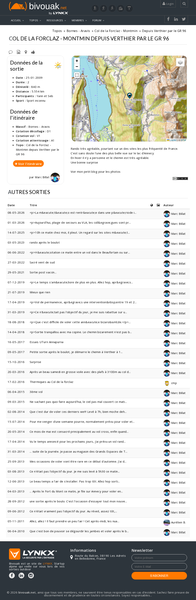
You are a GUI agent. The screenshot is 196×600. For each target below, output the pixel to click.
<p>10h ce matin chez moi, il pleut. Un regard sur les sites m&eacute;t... (80, 232)
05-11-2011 (16, 521)
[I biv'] (33, 52)
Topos (57, 31)
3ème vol (36, 392)
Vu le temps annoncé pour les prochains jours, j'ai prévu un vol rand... (78, 441)
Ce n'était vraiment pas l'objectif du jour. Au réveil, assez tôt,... (73, 511)
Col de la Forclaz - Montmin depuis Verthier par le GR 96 (37, 149)
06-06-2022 (16, 252)
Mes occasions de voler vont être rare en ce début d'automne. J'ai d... (78, 461)
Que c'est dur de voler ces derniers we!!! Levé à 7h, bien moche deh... (78, 412)
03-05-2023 (16, 242)
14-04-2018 (16, 332)
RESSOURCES (55, 20)
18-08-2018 (16, 322)
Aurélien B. (178, 522)
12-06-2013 (16, 481)
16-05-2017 (16, 342)
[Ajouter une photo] (18, 52)
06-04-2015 (16, 392)
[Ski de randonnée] (112, 8)
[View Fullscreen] (77, 75)
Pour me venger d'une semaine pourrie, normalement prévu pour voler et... (82, 421)
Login (169, 4)
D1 (49, 131)
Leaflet (173, 139)
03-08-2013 (16, 471)
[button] (129, 95)
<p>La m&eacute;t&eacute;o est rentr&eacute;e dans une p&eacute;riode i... (83, 212)
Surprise (35, 362)
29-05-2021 (16, 272)
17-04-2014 (16, 441)
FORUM (96, 20)
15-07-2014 (16, 421)
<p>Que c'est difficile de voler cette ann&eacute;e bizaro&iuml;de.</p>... (80, 322)
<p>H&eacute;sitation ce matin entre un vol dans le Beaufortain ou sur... (80, 252)
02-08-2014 (16, 412)
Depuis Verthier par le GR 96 (164, 31)
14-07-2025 (16, 232)
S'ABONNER (159, 575)
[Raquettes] (103, 8)
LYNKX (47, 563)
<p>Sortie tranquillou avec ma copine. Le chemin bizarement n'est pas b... (81, 332)
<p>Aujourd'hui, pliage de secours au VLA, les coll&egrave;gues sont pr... (80, 222)
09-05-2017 (16, 352)
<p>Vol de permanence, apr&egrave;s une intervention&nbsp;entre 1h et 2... (83, 302)
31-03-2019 (16, 312)
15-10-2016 (16, 362)
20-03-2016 (16, 372)
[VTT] (120, 8)
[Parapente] (129, 8)
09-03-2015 (16, 402)
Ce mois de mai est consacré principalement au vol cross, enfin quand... (79, 431)
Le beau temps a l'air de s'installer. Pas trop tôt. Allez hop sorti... (75, 481)
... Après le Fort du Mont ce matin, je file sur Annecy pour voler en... (76, 491)
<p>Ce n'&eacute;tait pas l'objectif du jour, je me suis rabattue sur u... (78, 312)
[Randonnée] (95, 8)
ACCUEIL (16, 20)
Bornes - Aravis (78, 31)
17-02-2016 (16, 382)
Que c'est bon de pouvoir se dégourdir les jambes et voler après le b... (79, 531)
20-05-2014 (16, 431)
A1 (53, 140)
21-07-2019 (16, 292)
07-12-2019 (16, 282)
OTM (183, 139)
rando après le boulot (45, 242)
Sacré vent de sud (42, 262)
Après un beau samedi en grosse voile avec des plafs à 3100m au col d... (80, 372)
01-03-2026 (16, 222)
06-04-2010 (16, 531)
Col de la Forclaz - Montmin (116, 31)
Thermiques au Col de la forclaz (52, 382)
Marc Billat (42, 177)
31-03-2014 (16, 451)
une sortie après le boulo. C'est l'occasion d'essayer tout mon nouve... (78, 501)
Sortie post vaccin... (43, 272)
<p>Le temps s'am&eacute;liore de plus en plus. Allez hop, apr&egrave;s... (81, 282)
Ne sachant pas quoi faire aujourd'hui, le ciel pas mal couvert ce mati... (78, 402)
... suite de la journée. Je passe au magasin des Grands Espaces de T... (78, 451)
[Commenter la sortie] (10, 52)
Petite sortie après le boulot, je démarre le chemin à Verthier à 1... (76, 352)
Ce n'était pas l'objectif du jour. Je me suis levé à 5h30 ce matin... (75, 471)
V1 (39, 136)
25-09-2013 (16, 461)
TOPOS (33, 20)
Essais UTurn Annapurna (47, 342)
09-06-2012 (16, 511)
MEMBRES (78, 20)
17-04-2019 (16, 302)
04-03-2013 (16, 491)
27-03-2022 (16, 262)
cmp (173, 383)
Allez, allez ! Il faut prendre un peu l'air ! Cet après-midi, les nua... (74, 521)
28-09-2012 (16, 501)
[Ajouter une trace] (26, 52)
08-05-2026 (16, 212)
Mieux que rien (40, 292)
